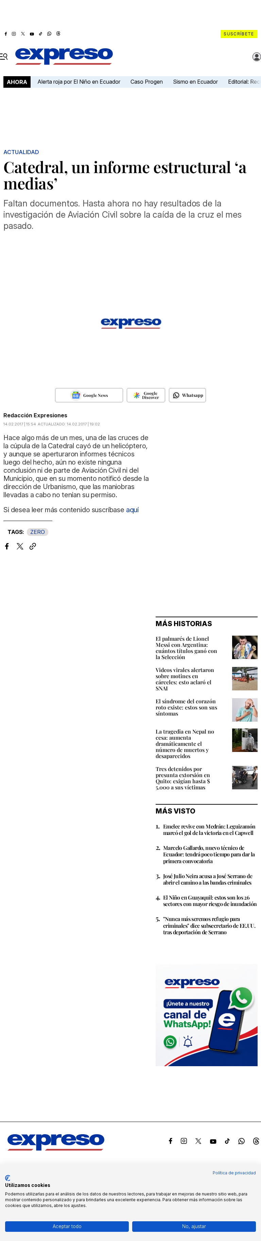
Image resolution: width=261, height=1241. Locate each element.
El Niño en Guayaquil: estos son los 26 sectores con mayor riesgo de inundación (210, 900)
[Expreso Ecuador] (55, 1148)
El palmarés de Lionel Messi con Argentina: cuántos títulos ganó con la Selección (186, 647)
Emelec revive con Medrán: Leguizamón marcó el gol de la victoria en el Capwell (209, 829)
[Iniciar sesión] (257, 57)
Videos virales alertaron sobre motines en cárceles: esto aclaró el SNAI (185, 679)
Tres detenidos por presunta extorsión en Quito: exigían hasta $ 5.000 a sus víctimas (183, 778)
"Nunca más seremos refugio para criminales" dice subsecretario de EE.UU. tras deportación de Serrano (209, 925)
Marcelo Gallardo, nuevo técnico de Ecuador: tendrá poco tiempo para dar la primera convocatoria (209, 854)
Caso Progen (146, 81)
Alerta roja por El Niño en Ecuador (78, 81)
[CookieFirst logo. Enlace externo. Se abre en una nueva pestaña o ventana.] (7, 1178)
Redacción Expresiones (35, 415)
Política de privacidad (234, 1172)
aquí (132, 510)
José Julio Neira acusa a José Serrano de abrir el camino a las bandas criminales (207, 879)
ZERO (37, 532)
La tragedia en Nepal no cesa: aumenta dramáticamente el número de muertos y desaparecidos (185, 743)
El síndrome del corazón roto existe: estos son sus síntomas (186, 707)
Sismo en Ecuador (195, 81)
